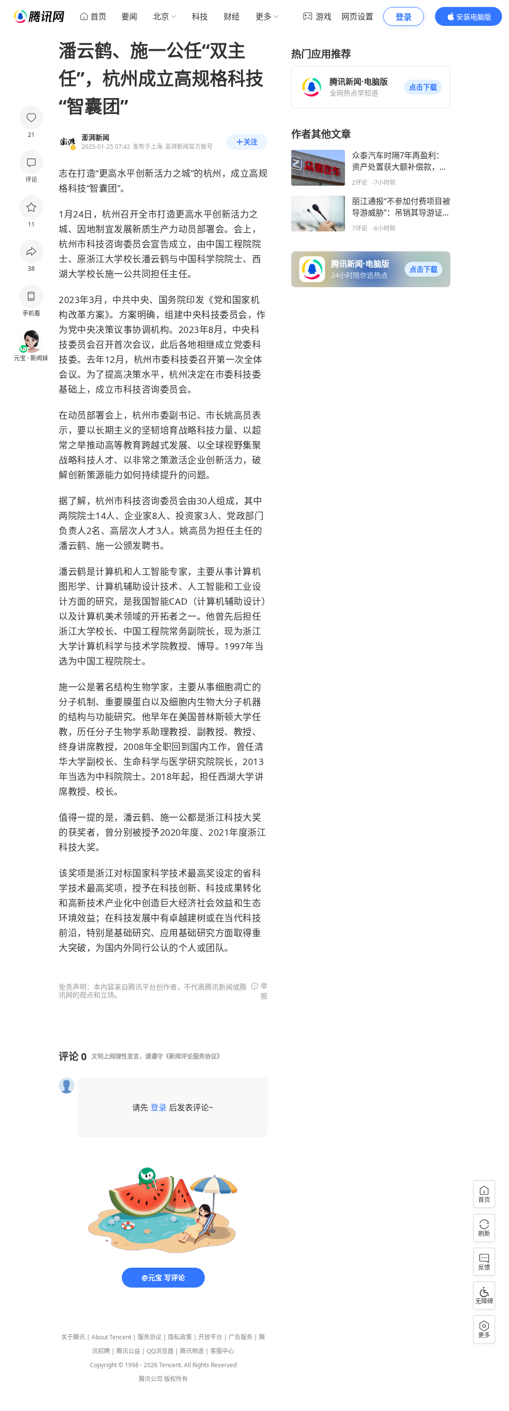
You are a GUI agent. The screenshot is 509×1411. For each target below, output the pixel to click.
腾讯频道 (192, 1351)
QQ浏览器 (160, 1351)
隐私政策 (180, 1337)
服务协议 (150, 1337)
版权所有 (176, 1379)
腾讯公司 (151, 1379)
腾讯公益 (128, 1351)
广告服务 (241, 1337)
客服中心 (222, 1351)
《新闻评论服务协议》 (193, 1056)
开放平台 (210, 1337)
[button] (423, 87)
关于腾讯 (73, 1337)
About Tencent (111, 1337)
